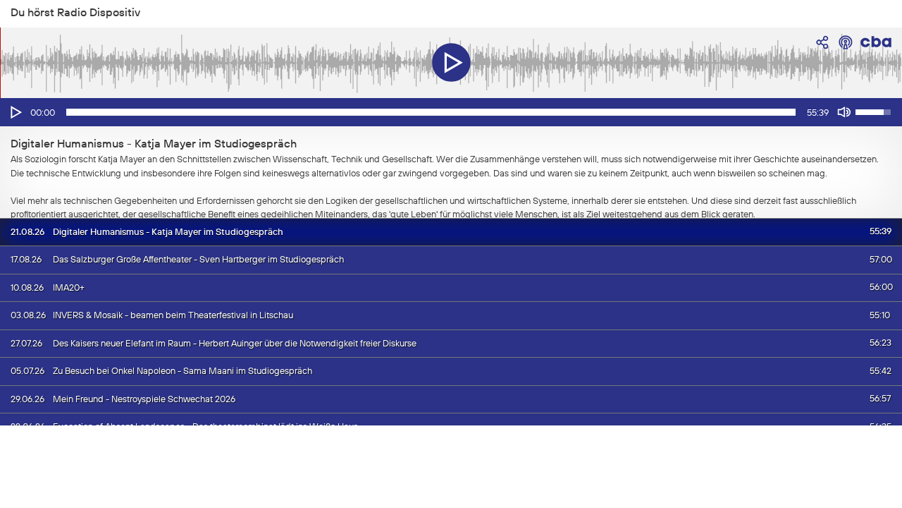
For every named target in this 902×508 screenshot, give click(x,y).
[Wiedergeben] (15, 112)
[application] (451, 112)
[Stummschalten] (844, 112)
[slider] (431, 112)
